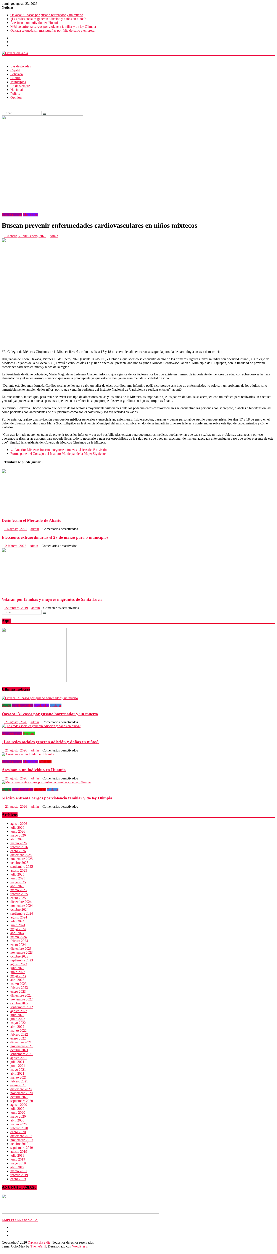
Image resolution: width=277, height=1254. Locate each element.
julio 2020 (17, 1108)
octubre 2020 (19, 1097)
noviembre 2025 (21, 859)
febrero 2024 (19, 941)
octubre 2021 (19, 1050)
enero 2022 (18, 1038)
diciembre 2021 (21, 1042)
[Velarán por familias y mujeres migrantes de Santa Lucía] (44, 591)
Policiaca (16, 74)
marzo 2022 (18, 1030)
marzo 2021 (18, 1077)
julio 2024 (17, 921)
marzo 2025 (18, 890)
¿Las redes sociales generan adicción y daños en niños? (48, 19)
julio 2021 (17, 1062)
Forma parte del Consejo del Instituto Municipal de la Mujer (60, 453)
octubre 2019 (19, 1144)
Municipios (18, 82)
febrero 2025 (19, 894)
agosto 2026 (18, 823)
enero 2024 (18, 944)
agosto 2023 (18, 964)
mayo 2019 (18, 1163)
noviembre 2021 (21, 1046)
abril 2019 (17, 1167)
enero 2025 (18, 898)
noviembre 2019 (21, 1140)
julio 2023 (17, 968)
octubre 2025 (19, 862)
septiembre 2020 (21, 1101)
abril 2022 (17, 1026)
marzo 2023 (18, 984)
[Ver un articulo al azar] (3, 105)
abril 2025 (17, 886)
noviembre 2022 (21, 999)
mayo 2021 (18, 1069)
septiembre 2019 (21, 1147)
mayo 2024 (18, 929)
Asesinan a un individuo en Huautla (34, 23)
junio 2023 (17, 972)
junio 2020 (17, 1112)
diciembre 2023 (21, 948)
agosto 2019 (18, 1151)
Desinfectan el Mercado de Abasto (31, 520)
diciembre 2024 (21, 902)
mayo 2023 (18, 976)
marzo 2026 (18, 843)
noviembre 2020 (21, 1093)
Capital (15, 70)
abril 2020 (17, 1120)
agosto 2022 (18, 1011)
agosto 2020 (18, 1105)
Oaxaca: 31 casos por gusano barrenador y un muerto (46, 15)
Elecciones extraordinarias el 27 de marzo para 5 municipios (55, 537)
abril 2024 (17, 933)
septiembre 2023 (21, 960)
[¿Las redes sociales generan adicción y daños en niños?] (41, 726)
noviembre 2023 (21, 952)
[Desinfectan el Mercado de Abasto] (44, 512)
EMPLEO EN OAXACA (20, 1220)
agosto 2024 (18, 917)
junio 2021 (17, 1065)
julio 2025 (17, 874)
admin (54, 236)
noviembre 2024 (21, 905)
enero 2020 (18, 1132)
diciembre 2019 (21, 1136)
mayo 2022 (18, 1023)
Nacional (16, 90)
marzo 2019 (18, 1171)
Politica (15, 93)
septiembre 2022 (21, 1007)
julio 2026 (17, 827)
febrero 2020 (19, 1128)
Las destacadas (20, 66)
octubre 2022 (19, 1003)
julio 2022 (17, 1015)
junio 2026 (17, 831)
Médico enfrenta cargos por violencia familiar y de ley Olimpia (53, 26)
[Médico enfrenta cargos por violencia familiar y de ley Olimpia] (46, 782)
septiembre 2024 (21, 913)
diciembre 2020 (21, 1089)
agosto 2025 (18, 870)
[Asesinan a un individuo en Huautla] (28, 754)
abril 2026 (17, 839)
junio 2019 (17, 1159)
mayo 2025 (18, 882)
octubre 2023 (19, 956)
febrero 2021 (19, 1081)
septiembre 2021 (21, 1054)
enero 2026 (18, 851)
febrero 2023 (19, 987)
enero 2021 (18, 1085)
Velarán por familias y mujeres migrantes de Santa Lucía (52, 599)
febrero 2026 (19, 847)
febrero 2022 (19, 1034)
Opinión (16, 97)
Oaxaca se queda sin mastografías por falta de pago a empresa (52, 30)
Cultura (15, 78)
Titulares (55, 705)
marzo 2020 (18, 1124)
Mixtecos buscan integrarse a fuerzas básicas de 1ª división (58, 450)
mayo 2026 (18, 835)
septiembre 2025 (21, 866)
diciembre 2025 (21, 855)
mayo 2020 (18, 1116)
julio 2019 (17, 1155)
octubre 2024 (19, 909)
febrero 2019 (19, 1175)
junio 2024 (17, 925)
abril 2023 (17, 980)
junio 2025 (17, 878)
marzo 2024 (18, 937)
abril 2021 (17, 1073)
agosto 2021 (18, 1058)
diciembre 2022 (21, 995)
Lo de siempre (20, 86)
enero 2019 (18, 1179)
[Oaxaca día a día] (138, 53)
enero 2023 (18, 991)
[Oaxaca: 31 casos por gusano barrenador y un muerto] (40, 698)
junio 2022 (17, 1019)
